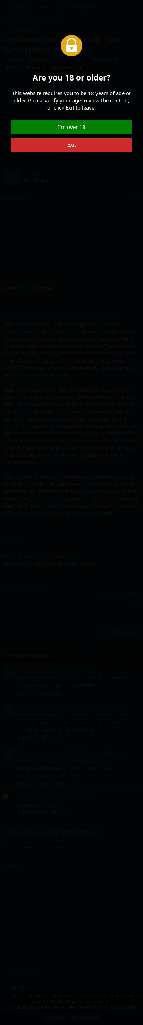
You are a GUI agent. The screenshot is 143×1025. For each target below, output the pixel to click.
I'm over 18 (71, 126)
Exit (71, 144)
